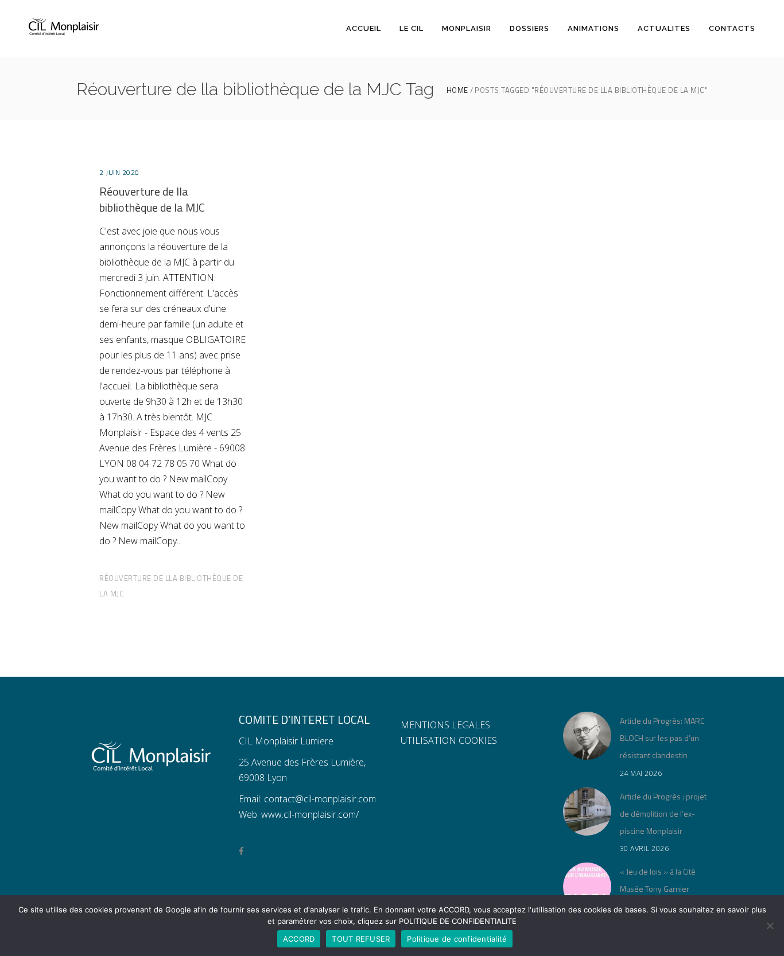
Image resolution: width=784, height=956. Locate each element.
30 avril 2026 (644, 848)
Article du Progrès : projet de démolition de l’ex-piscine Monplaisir (663, 813)
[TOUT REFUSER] (769, 925)
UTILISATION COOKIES (449, 740)
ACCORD (299, 938)
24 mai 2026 (641, 773)
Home (457, 90)
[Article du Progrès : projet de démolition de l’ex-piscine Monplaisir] (587, 811)
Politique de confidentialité (457, 938)
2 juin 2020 (119, 172)
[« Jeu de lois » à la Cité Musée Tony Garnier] (587, 887)
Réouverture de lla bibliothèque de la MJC (152, 199)
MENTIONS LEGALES (445, 725)
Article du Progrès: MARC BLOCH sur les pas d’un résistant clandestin (662, 738)
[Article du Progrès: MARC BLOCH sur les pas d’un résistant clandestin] (587, 736)
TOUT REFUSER (361, 938)
